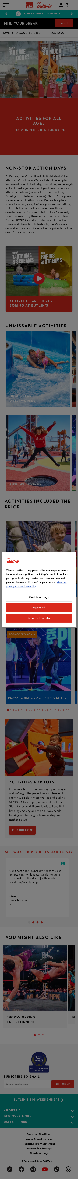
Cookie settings (39, 597)
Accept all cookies (39, 618)
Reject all (39, 607)
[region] (39, 589)
